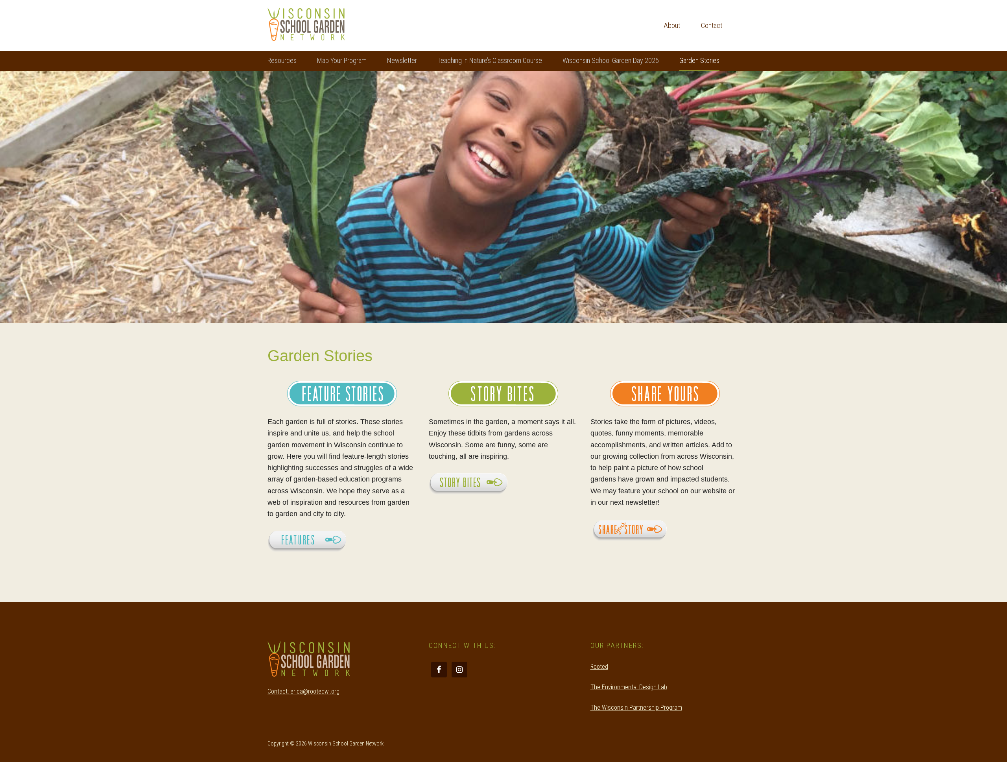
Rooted (599, 666)
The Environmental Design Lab (628, 687)
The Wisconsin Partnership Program (636, 707)
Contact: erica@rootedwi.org (303, 691)
